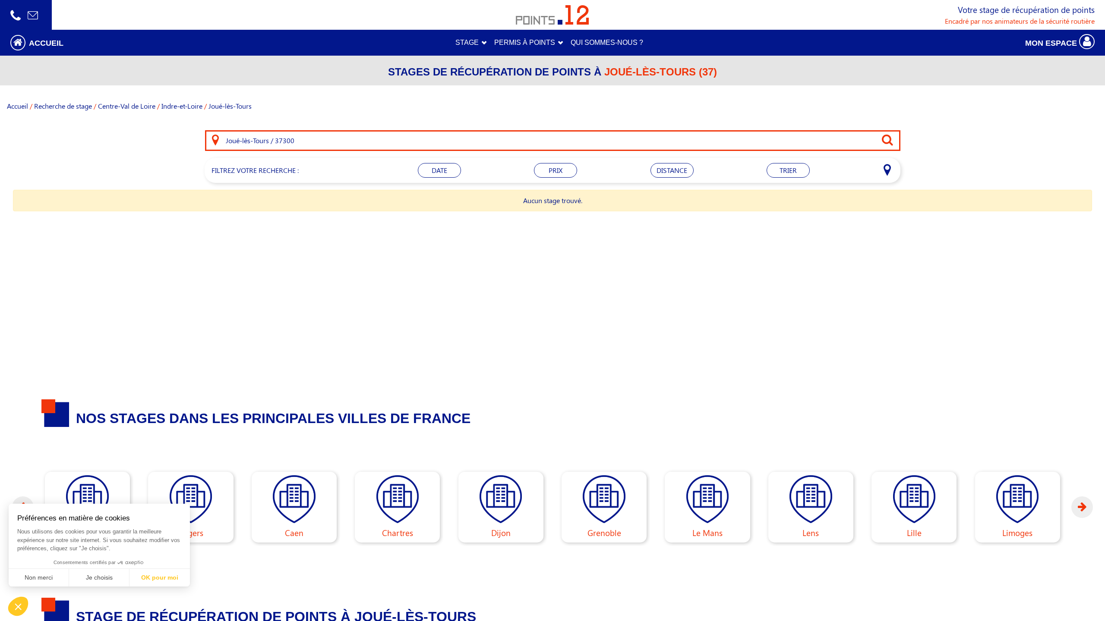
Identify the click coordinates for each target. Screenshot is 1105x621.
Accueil (17, 105)
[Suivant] (1082, 507)
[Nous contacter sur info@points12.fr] (33, 15)
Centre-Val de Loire (126, 105)
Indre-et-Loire (181, 105)
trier (788, 170)
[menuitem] (607, 42)
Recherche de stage (63, 105)
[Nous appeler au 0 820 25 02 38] (15, 15)
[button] (138, 42)
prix (555, 170)
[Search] (215, 140)
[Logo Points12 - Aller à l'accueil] (552, 15)
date (439, 170)
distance (672, 170)
